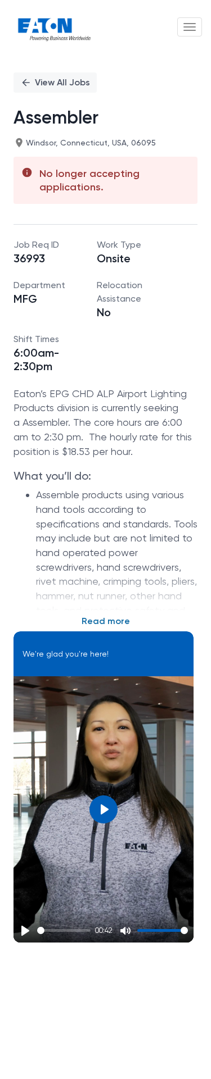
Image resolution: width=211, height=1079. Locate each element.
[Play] (25, 931)
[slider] (64, 930)
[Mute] (125, 931)
